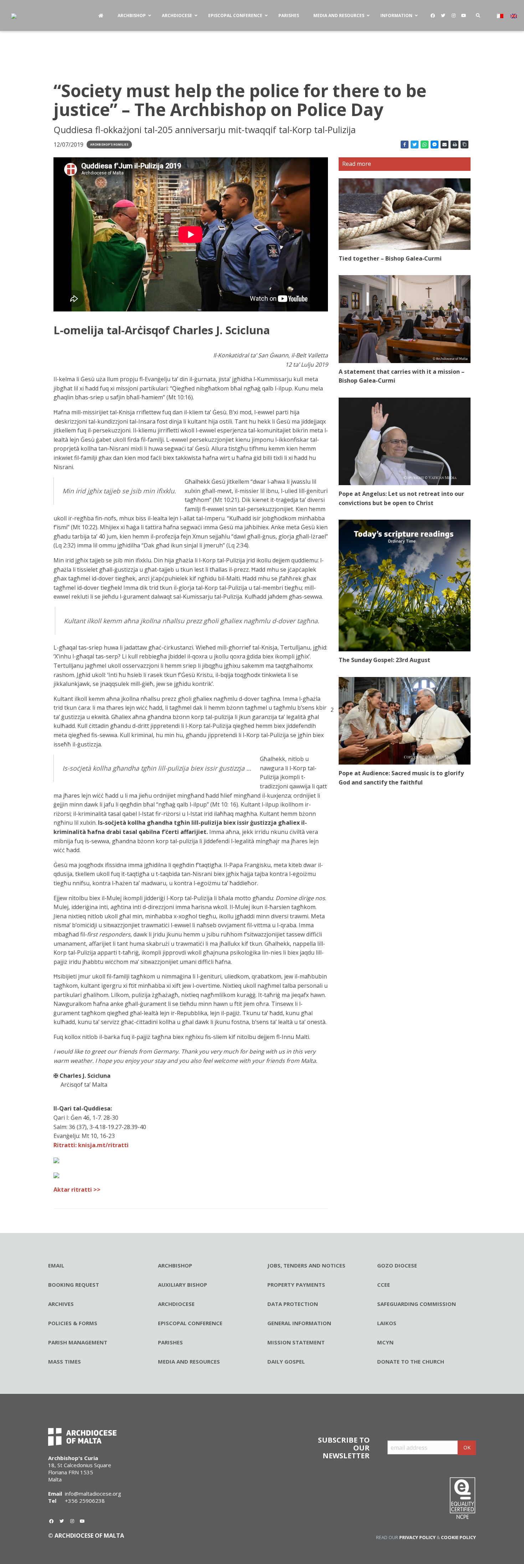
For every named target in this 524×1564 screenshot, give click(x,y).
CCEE (383, 1284)
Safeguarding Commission (416, 1303)
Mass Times (64, 1361)
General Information (299, 1323)
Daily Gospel (286, 1361)
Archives (61, 1303)
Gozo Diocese (397, 1265)
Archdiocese (176, 1303)
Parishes (170, 1342)
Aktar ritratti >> (77, 1189)
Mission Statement (296, 1342)
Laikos (386, 1323)
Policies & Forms (72, 1323)
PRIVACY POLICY (417, 1537)
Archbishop (175, 1265)
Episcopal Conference (190, 1323)
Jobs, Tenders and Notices (306, 1265)
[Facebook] (432, 15)
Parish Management (77, 1342)
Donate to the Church (410, 1361)
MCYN (385, 1342)
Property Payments (296, 1284)
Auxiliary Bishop (182, 1284)
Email (56, 1265)
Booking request (73, 1284)
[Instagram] (453, 15)
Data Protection (292, 1303)
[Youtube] (463, 15)
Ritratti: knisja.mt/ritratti (91, 1145)
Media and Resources (189, 1361)
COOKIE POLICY (458, 1537)
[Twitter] (443, 15)
